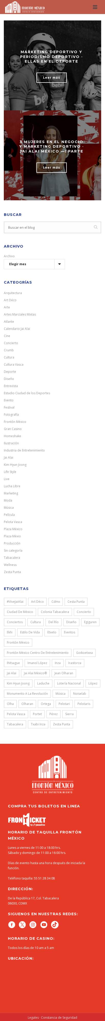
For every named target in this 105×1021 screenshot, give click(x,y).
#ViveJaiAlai (15, 601)
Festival (9, 407)
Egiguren (90, 622)
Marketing (11, 493)
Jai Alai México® (35, 673)
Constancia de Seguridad (59, 1017)
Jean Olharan (64, 673)
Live (6, 479)
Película (9, 515)
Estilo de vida (30, 632)
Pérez (53, 714)
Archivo (9, 256)
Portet (37, 714)
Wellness (10, 565)
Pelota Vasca (13, 522)
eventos (69, 632)
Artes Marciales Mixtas (20, 314)
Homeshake (12, 436)
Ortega (46, 704)
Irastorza (74, 663)
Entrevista (11, 386)
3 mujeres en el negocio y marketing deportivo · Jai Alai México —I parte (51, 146)
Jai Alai (8, 457)
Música (9, 507)
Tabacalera (12, 557)
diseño (71, 622)
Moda (8, 500)
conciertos (15, 622)
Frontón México (15, 422)
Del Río (53, 622)
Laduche (43, 683)
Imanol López (37, 663)
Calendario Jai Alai (17, 329)
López (92, 683)
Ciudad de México (20, 612)
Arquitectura (13, 293)
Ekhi (9, 632)
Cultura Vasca (13, 364)
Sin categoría (13, 550)
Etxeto (51, 632)
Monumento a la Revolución (27, 693)
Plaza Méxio (12, 536)
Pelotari (64, 704)
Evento (9, 400)
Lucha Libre (12, 486)
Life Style (10, 472)
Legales (33, 1017)
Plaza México (13, 529)
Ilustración (11, 443)
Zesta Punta (12, 572)
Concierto (11, 343)
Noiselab (79, 693)
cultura (35, 622)
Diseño (9, 379)
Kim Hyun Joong (15, 464)
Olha (10, 704)
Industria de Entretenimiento (24, 450)
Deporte (10, 371)
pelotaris (83, 704)
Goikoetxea (84, 653)
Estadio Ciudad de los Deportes (27, 393)
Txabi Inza (38, 724)
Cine (7, 336)
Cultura (9, 357)
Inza (58, 663)
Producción (12, 543)
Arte (7, 307)
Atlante (9, 321)
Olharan (27, 704)
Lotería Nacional (69, 683)
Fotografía (11, 414)
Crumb (9, 350)
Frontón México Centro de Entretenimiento (38, 653)
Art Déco (10, 300)
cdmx (55, 601)
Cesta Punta (76, 601)
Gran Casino (13, 429)
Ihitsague (13, 663)
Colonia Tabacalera (55, 612)
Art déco (37, 601)
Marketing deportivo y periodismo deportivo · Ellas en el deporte (51, 56)
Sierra (69, 714)
